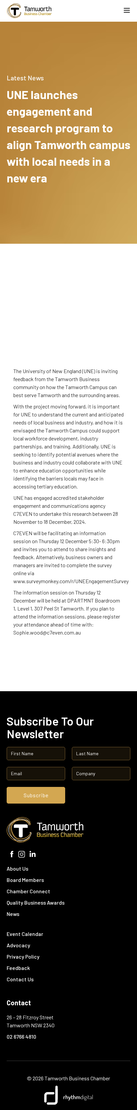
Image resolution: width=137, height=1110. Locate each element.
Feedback (18, 968)
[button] (127, 10)
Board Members (25, 880)
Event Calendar (25, 934)
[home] (46, 10)
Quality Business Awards (36, 902)
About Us (17, 868)
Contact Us (20, 979)
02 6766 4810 (21, 1036)
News (13, 914)
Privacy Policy (23, 956)
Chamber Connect (28, 891)
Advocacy (18, 945)
